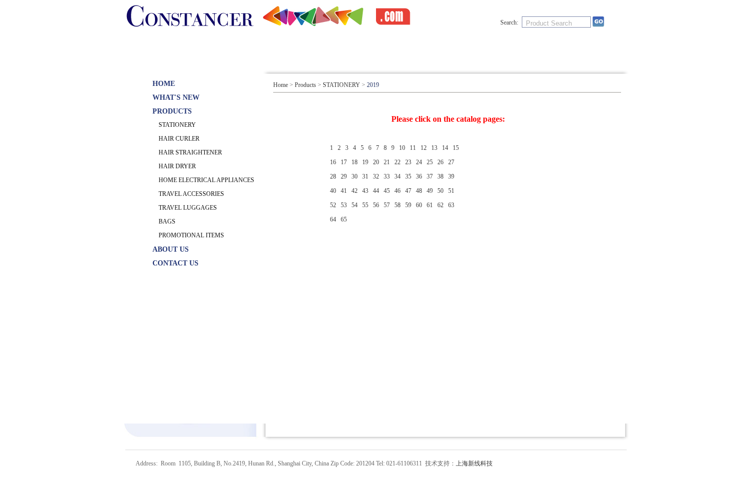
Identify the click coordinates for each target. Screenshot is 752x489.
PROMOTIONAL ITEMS (191, 235)
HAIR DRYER (177, 166)
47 (408, 190)
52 (333, 205)
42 (354, 190)
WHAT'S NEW (246, 48)
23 (408, 162)
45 (387, 190)
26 (440, 162)
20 (376, 162)
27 (451, 162)
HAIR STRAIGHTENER (190, 152)
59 (408, 205)
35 (408, 176)
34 (397, 176)
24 (419, 162)
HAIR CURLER (179, 138)
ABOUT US (420, 48)
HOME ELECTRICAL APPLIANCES (206, 180)
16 (333, 162)
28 (333, 176)
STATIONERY (177, 124)
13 (434, 147)
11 (413, 147)
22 (397, 162)
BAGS (167, 221)
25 (430, 162)
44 (376, 190)
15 (456, 147)
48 (419, 190)
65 (344, 219)
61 (430, 205)
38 (440, 176)
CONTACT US (507, 48)
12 (424, 147)
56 (376, 205)
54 (354, 205)
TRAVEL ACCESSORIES (191, 193)
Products (305, 84)
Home (280, 84)
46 (397, 190)
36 (419, 176)
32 (376, 176)
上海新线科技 (474, 463)
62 (440, 205)
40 (333, 190)
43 (365, 190)
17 (344, 162)
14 (445, 147)
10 (402, 147)
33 (387, 176)
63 (451, 205)
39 (451, 176)
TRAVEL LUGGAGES (188, 207)
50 (440, 190)
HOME (163, 48)
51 (451, 190)
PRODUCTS (333, 48)
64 (333, 219)
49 (430, 190)
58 (397, 205)
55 (365, 205)
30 (354, 176)
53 (344, 205)
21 (387, 162)
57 (387, 205)
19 (365, 162)
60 (419, 205)
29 (344, 176)
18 (354, 162)
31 (365, 176)
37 (430, 176)
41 (344, 190)
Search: (509, 22)
